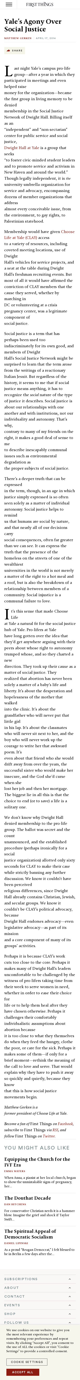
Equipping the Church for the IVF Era (37, 1162)
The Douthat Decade (27, 1198)
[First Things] (40, 4)
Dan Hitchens (15, 1204)
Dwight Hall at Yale (21, 147)
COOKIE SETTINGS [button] (27, 1362)
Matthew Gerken (18, 38)
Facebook (65, 1123)
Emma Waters (14, 1171)
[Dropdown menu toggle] (40, 1279)
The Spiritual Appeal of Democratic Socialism (30, 1234)
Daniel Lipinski (16, 1243)
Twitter (49, 1136)
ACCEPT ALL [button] (22, 1372)
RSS (55, 1129)
